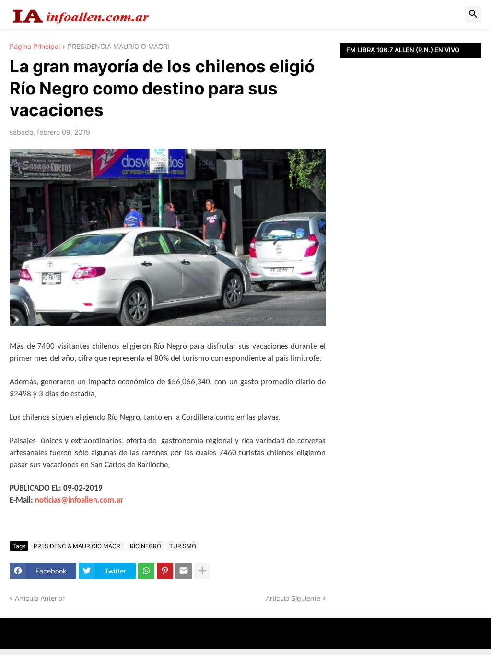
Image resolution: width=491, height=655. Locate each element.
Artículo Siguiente (293, 598)
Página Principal (35, 46)
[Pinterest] (165, 571)
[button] (473, 14)
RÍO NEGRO (145, 546)
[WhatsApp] (146, 571)
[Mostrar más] (202, 571)
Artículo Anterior (40, 598)
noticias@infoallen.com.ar (79, 500)
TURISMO (182, 546)
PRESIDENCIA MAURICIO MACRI (118, 46)
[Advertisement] (410, 189)
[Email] (183, 571)
